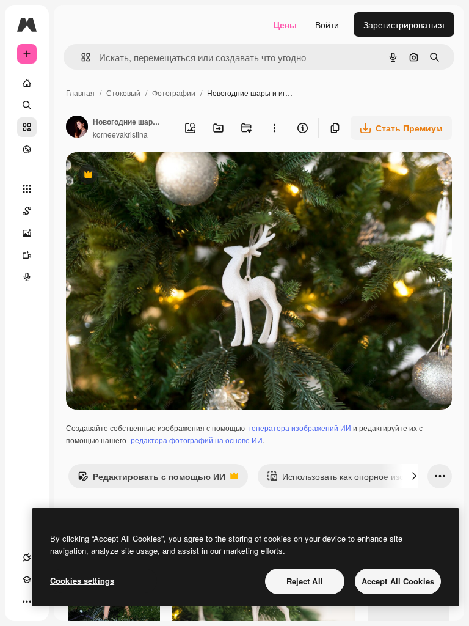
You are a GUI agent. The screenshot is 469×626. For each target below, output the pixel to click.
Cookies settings (82, 580)
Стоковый (123, 92)
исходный (148, 175)
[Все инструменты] (27, 189)
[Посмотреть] (27, 149)
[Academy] (27, 579)
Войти (327, 24)
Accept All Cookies (398, 581)
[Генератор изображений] (27, 233)
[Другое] (27, 601)
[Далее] (414, 476)
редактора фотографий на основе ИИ (197, 440)
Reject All (304, 581)
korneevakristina (120, 134)
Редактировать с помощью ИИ (151, 479)
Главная (80, 92)
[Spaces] (27, 211)
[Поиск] (27, 105)
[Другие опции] (274, 128)
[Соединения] (27, 557)
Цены (285, 24)
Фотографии (173, 92)
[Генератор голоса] (27, 277)
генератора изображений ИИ (300, 427)
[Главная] (27, 83)
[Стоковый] (27, 127)
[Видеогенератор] (27, 255)
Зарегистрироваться (404, 24)
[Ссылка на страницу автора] (77, 128)
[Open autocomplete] (81, 57)
